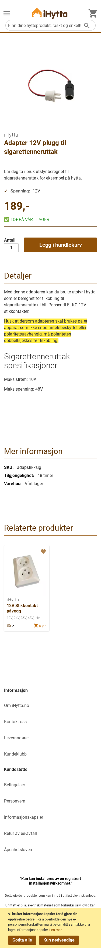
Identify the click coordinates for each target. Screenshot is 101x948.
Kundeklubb (15, 754)
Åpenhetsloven (18, 849)
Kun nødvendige (59, 940)
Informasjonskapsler (23, 817)
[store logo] (50, 13)
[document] (51, 928)
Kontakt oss (15, 721)
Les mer (55, 930)
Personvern (14, 801)
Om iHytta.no (16, 705)
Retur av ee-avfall (20, 833)
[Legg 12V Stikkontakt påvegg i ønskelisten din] (43, 551)
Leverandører (16, 737)
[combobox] (50, 25)
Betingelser (14, 784)
